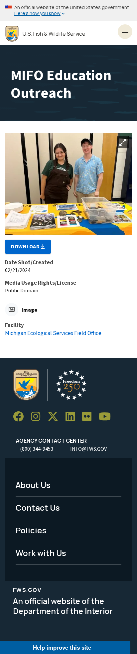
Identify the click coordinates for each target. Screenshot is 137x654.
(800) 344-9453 (36, 448)
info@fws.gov (88, 448)
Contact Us (38, 507)
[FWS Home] (12, 34)
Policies (31, 530)
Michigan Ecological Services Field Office (53, 333)
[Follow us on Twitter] (55, 416)
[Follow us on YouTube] (107, 416)
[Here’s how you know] (68, 10)
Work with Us (41, 552)
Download (26, 246)
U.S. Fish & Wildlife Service (54, 33)
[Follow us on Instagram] (38, 416)
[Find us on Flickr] (89, 416)
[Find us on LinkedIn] (72, 416)
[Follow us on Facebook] (20, 416)
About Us (33, 484)
